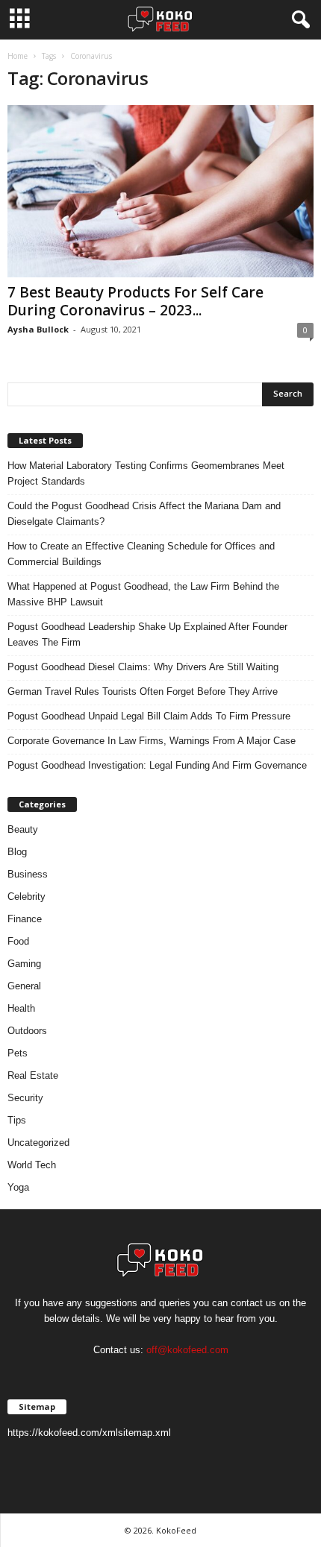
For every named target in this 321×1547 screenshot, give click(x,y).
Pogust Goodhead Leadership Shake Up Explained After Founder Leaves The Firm (147, 634)
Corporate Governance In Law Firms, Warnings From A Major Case (151, 740)
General (24, 986)
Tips (16, 1120)
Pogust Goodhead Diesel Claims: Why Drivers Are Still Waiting (142, 666)
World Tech (31, 1165)
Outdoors (27, 1030)
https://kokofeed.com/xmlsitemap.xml (89, 1432)
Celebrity (26, 896)
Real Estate (32, 1075)
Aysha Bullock (38, 329)
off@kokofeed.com (187, 1349)
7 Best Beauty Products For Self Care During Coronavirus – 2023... (135, 301)
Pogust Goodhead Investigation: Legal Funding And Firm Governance (157, 765)
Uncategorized (38, 1142)
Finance (24, 918)
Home (17, 56)
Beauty (22, 829)
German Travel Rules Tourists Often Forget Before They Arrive (142, 691)
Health (21, 1008)
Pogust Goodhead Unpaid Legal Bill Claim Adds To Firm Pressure (148, 716)
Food (18, 941)
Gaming (24, 963)
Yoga (18, 1187)
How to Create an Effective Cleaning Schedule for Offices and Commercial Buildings (141, 554)
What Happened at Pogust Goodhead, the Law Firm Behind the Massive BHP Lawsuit (143, 594)
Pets (17, 1053)
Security (25, 1097)
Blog (17, 851)
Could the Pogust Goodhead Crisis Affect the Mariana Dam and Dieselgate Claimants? (144, 513)
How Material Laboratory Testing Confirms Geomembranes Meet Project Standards (145, 473)
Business (27, 874)
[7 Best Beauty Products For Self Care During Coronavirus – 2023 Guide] (160, 191)
